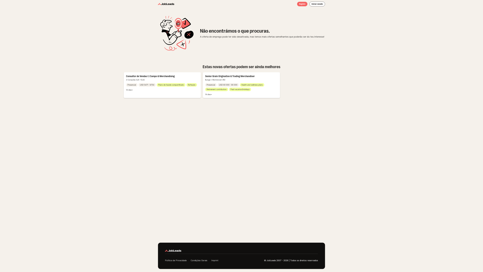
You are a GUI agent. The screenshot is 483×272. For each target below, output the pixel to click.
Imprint (214, 260)
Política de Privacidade (176, 260)
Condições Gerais (199, 260)
